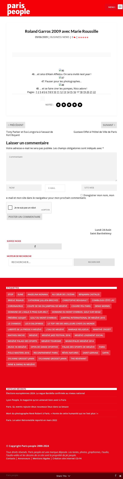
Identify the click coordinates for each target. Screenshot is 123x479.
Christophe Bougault (75, 300)
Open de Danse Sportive (44, 346)
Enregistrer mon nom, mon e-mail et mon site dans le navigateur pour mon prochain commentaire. (60, 196)
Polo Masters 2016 (18, 352)
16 (74, 92)
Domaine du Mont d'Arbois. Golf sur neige (76, 311)
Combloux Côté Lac (103, 300)
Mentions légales (41, 458)
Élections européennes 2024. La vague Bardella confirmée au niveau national (45, 393)
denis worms (102, 306)
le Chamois (14, 323)
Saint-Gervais (90, 352)
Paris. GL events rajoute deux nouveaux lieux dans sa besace (37, 406)
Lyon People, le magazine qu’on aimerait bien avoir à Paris (36, 400)
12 (61, 92)
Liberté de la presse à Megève (25, 329)
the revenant (78, 358)
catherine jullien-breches (43, 300)
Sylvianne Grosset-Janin (52, 358)
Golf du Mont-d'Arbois (43, 317)
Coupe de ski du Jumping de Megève (47, 306)
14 (68, 92)
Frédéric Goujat (17, 317)
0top (10, 294)
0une (20, 294)
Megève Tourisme (51, 341)
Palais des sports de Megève (78, 346)
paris (102, 346)
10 (54, 92)
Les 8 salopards (34, 323)
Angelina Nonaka (38, 294)
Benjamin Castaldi (89, 294)
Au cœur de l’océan (63, 294)
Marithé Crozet (102, 329)
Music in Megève (17, 346)
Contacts (10, 458)
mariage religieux (78, 329)
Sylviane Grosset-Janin (21, 358)
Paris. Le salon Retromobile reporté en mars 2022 (31, 420)
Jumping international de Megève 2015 (83, 317)
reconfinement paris (46, 352)
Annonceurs (24, 458)
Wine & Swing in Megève (21, 364)
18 (81, 92)
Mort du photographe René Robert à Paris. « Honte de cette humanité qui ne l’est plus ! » (52, 413)
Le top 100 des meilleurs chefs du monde (71, 323)
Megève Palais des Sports (22, 341)
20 (87, 92)
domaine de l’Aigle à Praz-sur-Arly (28, 311)
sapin (105, 352)
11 (58, 92)
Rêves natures (70, 352)
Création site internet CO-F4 (67, 458)
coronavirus (15, 306)
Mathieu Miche (16, 335)
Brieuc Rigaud (16, 300)
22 (94, 92)
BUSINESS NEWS (59, 37)
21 (91, 92)
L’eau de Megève (55, 329)
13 (64, 92)
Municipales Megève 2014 (79, 341)
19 (84, 92)
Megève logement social (89, 335)
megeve (33, 335)
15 (71, 92)
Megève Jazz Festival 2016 (56, 335)
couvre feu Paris (81, 306)
